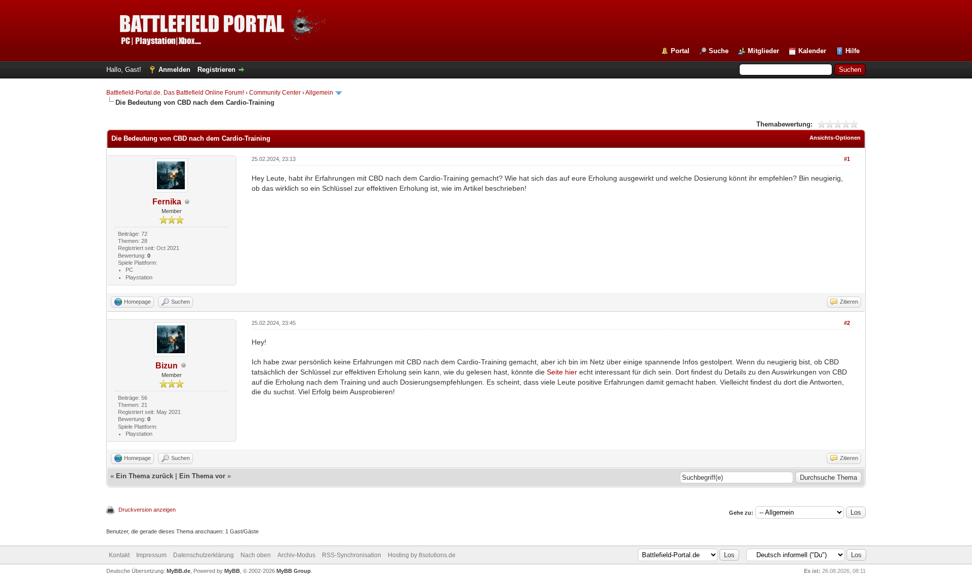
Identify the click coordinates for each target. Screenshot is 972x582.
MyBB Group (293, 571)
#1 (847, 159)
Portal (680, 51)
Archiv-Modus (296, 555)
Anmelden (174, 69)
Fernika (166, 201)
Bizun (166, 365)
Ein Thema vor (202, 476)
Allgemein (319, 92)
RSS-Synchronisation (351, 555)
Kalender (812, 51)
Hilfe (852, 51)
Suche (718, 51)
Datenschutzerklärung (203, 555)
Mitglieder (763, 51)
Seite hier (562, 372)
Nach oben (255, 555)
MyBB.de (178, 571)
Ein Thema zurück (144, 476)
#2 (847, 323)
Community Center (275, 92)
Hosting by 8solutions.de (422, 555)
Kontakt (119, 555)
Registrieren (216, 69)
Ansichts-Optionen (835, 138)
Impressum (151, 555)
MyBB (232, 571)
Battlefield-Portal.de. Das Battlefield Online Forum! (175, 92)
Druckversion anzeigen (147, 510)
